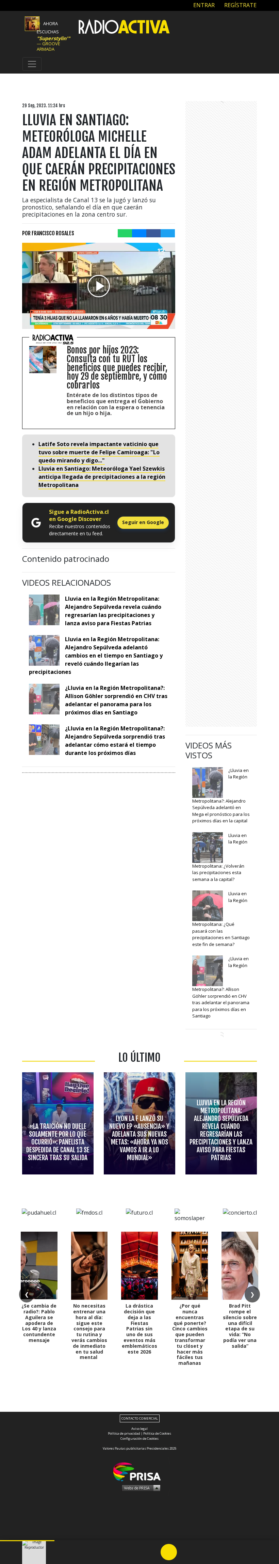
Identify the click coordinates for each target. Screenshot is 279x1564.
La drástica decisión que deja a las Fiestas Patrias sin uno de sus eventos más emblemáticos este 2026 (139, 1328)
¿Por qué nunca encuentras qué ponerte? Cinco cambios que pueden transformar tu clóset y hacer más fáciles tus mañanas (190, 1334)
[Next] (201, 1552)
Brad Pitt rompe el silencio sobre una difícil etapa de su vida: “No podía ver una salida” (240, 1325)
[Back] (136, 1552)
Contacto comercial (139, 1418)
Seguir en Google (143, 522)
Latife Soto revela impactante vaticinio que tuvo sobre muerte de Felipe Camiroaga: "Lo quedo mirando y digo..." (99, 452)
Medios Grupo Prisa (139, 1488)
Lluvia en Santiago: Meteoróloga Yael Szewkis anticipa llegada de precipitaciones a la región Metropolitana (101, 477)
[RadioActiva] (124, 27)
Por (48, 233)
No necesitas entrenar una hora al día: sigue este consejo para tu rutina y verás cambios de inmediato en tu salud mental (89, 1331)
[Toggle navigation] (32, 64)
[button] (27, 1540)
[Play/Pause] (169, 1552)
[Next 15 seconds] (185, 1552)
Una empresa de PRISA (139, 1471)
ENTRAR (203, 5)
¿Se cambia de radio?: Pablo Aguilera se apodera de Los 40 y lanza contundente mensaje (38, 1322)
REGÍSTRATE (240, 5)
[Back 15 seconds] (152, 1552)
